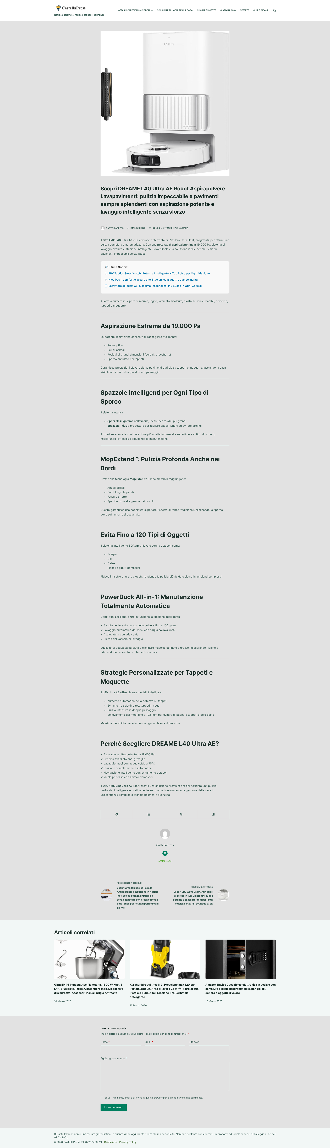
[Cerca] (274, 10)
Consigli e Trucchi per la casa (170, 228)
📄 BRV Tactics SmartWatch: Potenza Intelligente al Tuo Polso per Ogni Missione (157, 273)
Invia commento (113, 1107)
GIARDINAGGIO (228, 10)
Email (149, 1042)
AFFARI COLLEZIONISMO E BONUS (135, 10)
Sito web (194, 1042)
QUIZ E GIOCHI (260, 10)
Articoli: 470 (165, 861)
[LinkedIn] (213, 814)
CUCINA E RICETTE (206, 10)
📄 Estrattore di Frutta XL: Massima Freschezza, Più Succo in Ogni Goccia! (153, 285)
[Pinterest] (181, 814)
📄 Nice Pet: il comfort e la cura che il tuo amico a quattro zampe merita (151, 279)
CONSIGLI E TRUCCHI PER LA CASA (175, 10)
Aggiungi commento (114, 1058)
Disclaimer (110, 1142)
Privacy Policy (127, 1142)
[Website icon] (165, 853)
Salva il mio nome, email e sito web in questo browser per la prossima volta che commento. (154, 1097)
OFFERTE (244, 10)
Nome (105, 1042)
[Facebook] (117, 814)
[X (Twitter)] (149, 814)
